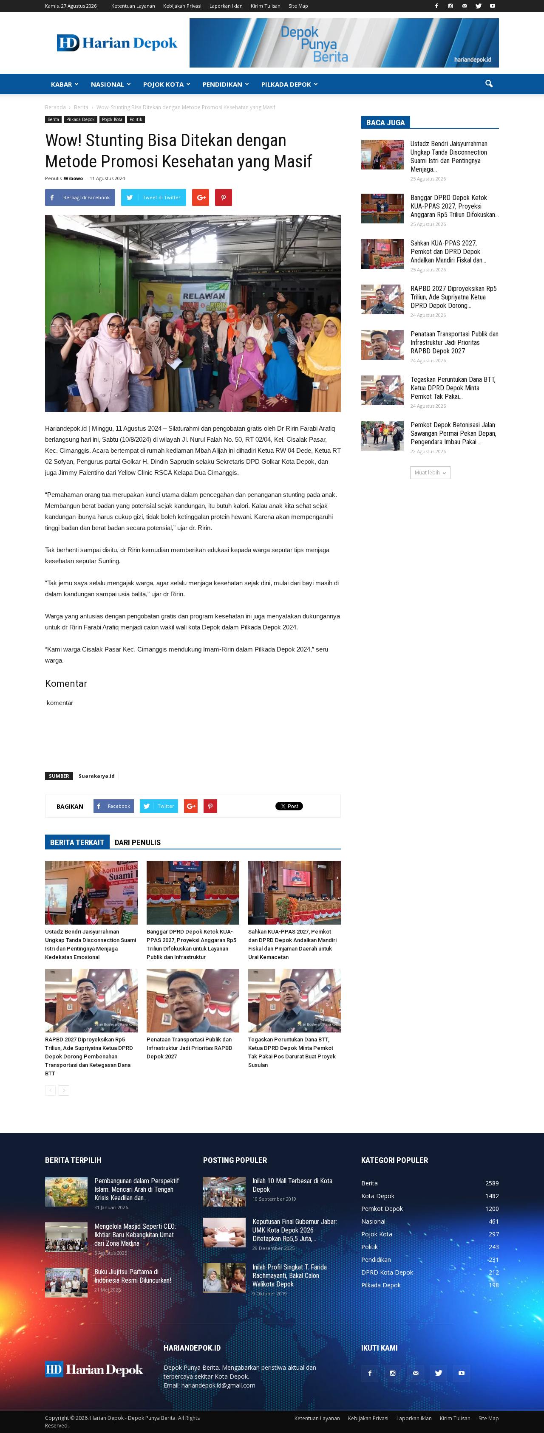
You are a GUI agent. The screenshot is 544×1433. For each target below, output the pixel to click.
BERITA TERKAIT (77, 842)
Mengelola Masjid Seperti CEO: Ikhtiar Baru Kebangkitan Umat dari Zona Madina (135, 1234)
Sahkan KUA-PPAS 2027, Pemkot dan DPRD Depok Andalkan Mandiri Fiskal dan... (448, 251)
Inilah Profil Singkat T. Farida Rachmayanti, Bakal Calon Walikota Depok (289, 1275)
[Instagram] (450, 6)
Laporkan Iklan (226, 6)
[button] (489, 84)
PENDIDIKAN (222, 84)
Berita (53, 119)
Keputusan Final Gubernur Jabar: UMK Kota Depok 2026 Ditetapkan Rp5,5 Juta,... (294, 1230)
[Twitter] (478, 6)
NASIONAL (107, 84)
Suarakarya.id (97, 776)
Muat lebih (427, 472)
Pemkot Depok (382, 1209)
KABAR (61, 84)
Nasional (373, 1221)
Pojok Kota (112, 119)
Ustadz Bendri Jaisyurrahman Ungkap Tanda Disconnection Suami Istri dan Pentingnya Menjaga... (449, 156)
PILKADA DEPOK (286, 84)
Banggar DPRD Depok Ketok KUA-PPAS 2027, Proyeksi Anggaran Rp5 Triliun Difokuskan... (455, 206)
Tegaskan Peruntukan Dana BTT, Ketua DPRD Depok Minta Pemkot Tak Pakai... (453, 388)
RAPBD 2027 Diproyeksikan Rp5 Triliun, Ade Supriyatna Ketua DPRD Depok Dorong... (454, 297)
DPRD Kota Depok (387, 1272)
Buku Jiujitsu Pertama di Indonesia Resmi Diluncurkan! (132, 1276)
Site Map (298, 6)
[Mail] (464, 6)
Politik (136, 119)
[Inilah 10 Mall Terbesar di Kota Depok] (224, 1192)
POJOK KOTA (163, 84)
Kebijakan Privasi (182, 6)
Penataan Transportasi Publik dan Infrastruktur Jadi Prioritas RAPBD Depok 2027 (189, 1048)
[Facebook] (436, 6)
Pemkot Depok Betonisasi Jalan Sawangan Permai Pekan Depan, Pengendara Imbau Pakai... (453, 433)
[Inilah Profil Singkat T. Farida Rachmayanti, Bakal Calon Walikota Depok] (224, 1278)
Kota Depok (377, 1196)
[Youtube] (492, 6)
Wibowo (73, 178)
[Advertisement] (193, 743)
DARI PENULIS (138, 842)
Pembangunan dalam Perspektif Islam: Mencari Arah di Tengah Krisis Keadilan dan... (136, 1189)
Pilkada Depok (80, 119)
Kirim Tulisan (265, 6)
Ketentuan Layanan (133, 6)
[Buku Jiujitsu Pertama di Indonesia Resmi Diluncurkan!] (66, 1283)
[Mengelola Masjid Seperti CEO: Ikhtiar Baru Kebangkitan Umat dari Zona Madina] (66, 1237)
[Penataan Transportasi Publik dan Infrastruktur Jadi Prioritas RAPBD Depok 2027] (193, 1000)
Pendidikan (376, 1259)
